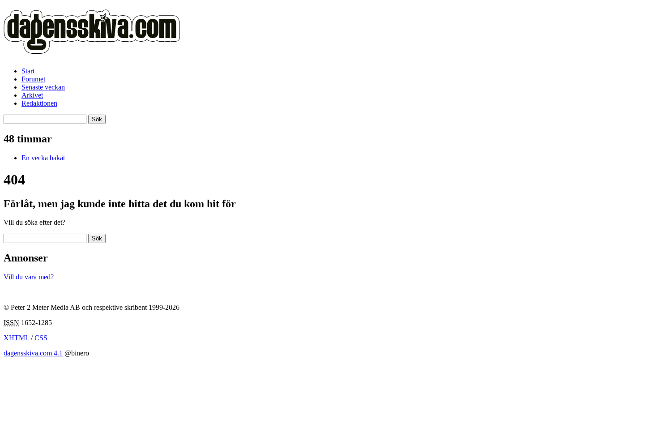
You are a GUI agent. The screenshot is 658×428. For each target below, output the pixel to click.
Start (27, 71)
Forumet (33, 79)
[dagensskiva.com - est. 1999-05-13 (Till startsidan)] (92, 49)
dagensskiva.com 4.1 (33, 353)
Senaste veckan (43, 87)
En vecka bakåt (43, 158)
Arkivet (32, 95)
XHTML (16, 338)
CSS (40, 338)
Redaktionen (39, 103)
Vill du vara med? (29, 277)
